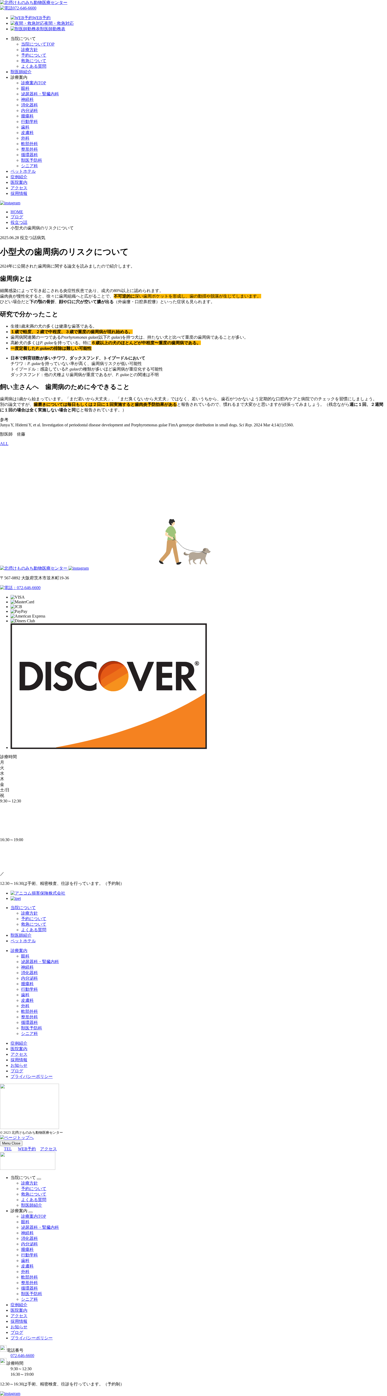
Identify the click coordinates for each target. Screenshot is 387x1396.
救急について (33, 60)
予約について (33, 55)
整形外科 (29, 149)
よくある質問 (33, 66)
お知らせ (19, 1065)
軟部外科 (29, 143)
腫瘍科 (27, 116)
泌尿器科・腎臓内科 (40, 94)
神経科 (27, 99)
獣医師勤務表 (52, 29)
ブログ (17, 1071)
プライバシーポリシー (32, 1076)
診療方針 (29, 49)
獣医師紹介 (21, 72)
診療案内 (19, 950)
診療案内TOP (33, 83)
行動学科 (29, 121)
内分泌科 (29, 110)
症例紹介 (19, 177)
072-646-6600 (24, 8)
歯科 (25, 127)
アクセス (19, 188)
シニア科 (29, 166)
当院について (23, 907)
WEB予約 (42, 18)
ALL (4, 443)
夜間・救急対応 (59, 23)
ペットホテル (23, 171)
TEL (8, 1149)
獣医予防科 (31, 160)
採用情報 (19, 193)
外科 (25, 138)
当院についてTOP (37, 44)
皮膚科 (27, 132)
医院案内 (19, 182)
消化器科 (29, 105)
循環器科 (29, 154)
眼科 (25, 88)
